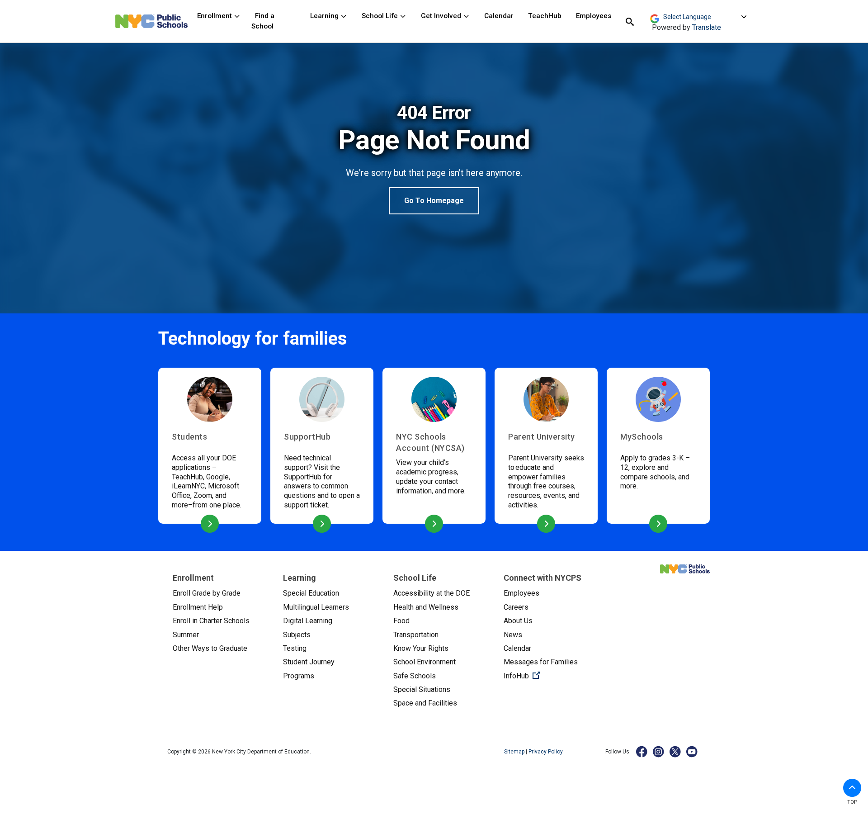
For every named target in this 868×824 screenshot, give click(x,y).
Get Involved (442, 16)
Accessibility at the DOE (431, 593)
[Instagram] (659, 751)
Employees (593, 16)
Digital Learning (307, 620)
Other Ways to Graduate (210, 648)
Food (401, 620)
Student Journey (309, 662)
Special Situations (421, 689)
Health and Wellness (425, 607)
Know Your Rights (420, 648)
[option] (434, 158)
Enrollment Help (198, 607)
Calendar (499, 16)
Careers (516, 607)
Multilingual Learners (316, 607)
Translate (706, 27)
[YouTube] (692, 751)
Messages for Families (541, 662)
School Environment (424, 662)
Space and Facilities (425, 703)
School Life (381, 16)
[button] (852, 788)
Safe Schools (414, 676)
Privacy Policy (545, 751)
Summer (186, 634)
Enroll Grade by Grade (207, 593)
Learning (325, 16)
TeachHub (544, 16)
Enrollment (215, 16)
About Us (518, 620)
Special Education (311, 593)
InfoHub (551, 675)
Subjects (297, 634)
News (513, 634)
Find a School (262, 21)
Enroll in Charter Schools (211, 620)
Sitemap (515, 751)
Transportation (416, 634)
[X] (676, 751)
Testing (295, 648)
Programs (298, 676)
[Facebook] (642, 751)
